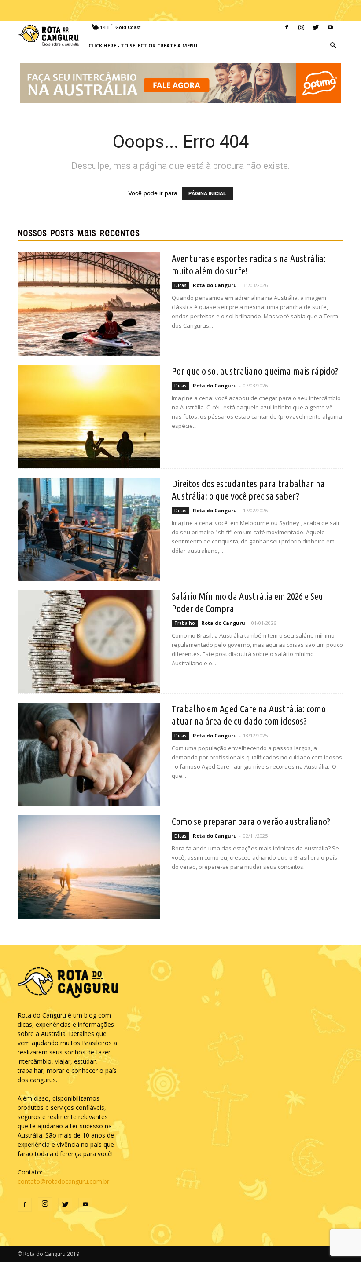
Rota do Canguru (215, 285)
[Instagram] (301, 27)
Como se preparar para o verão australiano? (251, 821)
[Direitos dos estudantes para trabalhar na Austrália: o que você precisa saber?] (89, 529)
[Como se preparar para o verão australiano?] (89, 867)
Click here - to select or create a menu (143, 45)
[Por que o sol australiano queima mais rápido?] (89, 416)
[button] (332, 45)
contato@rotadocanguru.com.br (63, 1181)
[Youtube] (330, 27)
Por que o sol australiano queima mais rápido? (255, 370)
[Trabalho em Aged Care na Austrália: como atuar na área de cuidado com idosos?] (89, 754)
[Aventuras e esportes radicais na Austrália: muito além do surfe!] (89, 304)
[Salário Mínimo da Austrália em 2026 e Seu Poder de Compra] (89, 641)
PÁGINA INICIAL (207, 193)
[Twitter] (315, 27)
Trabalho (184, 623)
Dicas (180, 285)
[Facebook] (286, 27)
